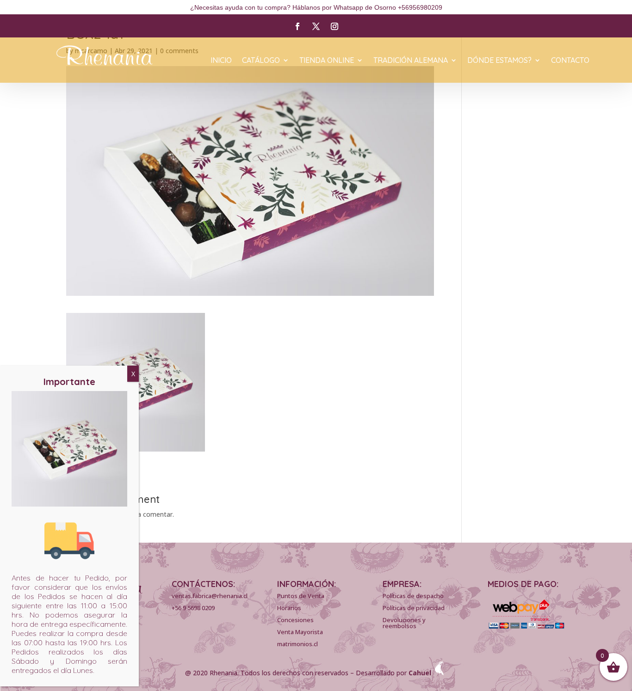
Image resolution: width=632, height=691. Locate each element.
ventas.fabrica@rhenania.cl (210, 596)
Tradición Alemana (410, 61)
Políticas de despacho (413, 596)
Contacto (570, 61)
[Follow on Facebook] (297, 26)
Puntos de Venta (300, 596)
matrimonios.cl (297, 644)
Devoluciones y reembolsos (404, 623)
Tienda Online (326, 61)
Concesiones (295, 620)
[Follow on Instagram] (334, 26)
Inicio (221, 61)
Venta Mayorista (300, 632)
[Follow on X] (316, 26)
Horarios (289, 608)
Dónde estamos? (499, 61)
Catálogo (261, 61)
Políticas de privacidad (414, 608)
